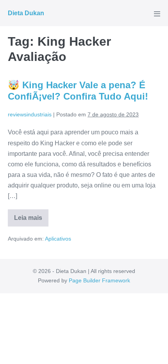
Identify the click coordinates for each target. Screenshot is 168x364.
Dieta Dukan (26, 13)
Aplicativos (58, 239)
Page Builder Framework (99, 280)
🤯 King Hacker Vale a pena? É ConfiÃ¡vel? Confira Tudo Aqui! (78, 91)
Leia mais (31, 220)
